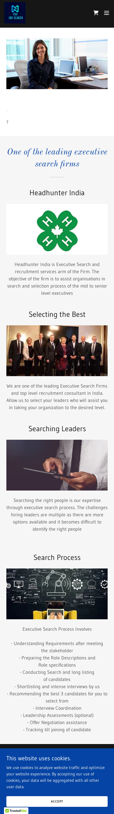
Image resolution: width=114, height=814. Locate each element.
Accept (57, 801)
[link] (14, 12)
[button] (106, 12)
